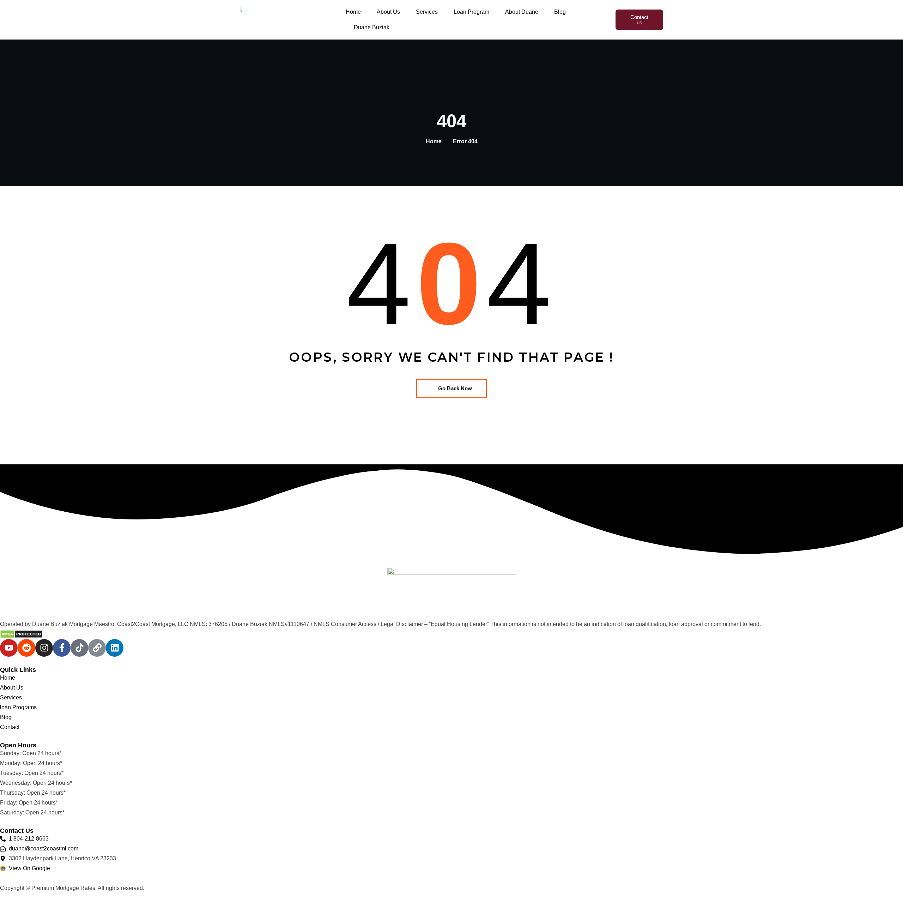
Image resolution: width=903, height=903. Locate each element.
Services (427, 12)
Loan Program (471, 12)
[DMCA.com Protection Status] (21, 634)
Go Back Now (455, 388)
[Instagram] (44, 648)
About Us (388, 12)
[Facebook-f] (62, 648)
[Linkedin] (114, 648)
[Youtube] (9, 648)
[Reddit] (26, 648)
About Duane (521, 12)
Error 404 (465, 141)
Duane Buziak (371, 27)
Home (353, 12)
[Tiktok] (79, 648)
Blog (560, 12)
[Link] (97, 648)
